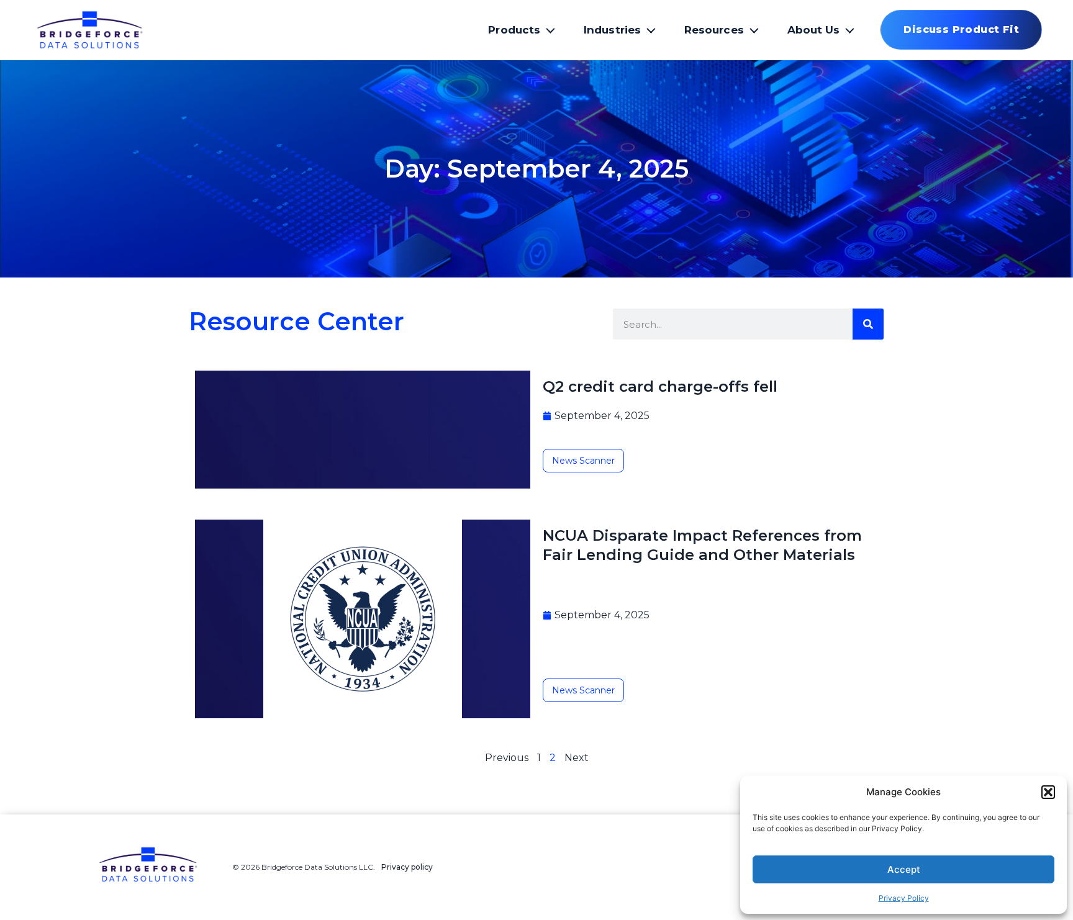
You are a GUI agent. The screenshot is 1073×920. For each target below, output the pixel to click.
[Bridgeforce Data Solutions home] (113, 29)
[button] (1048, 792)
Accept (903, 869)
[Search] (868, 324)
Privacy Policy (904, 898)
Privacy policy (407, 867)
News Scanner (583, 460)
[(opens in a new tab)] (362, 619)
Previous (506, 758)
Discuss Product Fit (961, 29)
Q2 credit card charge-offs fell (660, 386)
